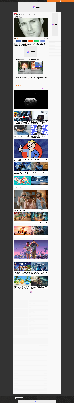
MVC (28, 59)
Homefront (43, 84)
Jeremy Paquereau (19, 38)
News (16, 13)
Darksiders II (18, 85)
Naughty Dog (16, 79)
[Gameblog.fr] (16, 1)
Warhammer (29, 78)
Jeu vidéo (15, 13)
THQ (25, 43)
